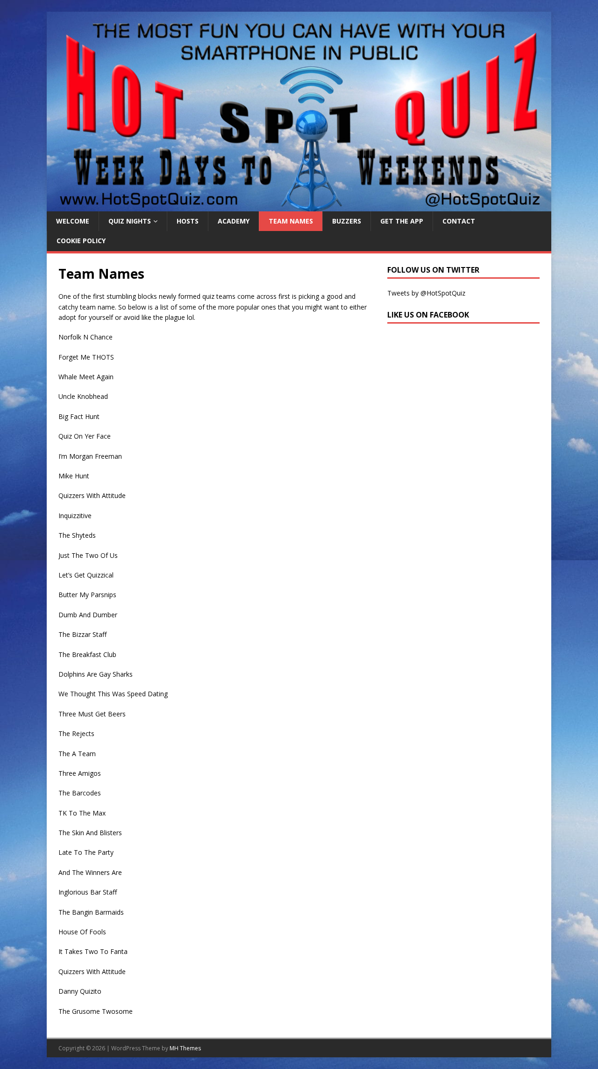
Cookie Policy (81, 240)
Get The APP (401, 221)
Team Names (291, 221)
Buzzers (346, 221)
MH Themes (185, 1048)
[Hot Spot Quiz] (299, 206)
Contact (458, 221)
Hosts (188, 221)
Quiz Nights (129, 221)
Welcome (72, 221)
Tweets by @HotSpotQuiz (426, 293)
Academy (233, 221)
